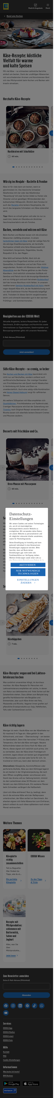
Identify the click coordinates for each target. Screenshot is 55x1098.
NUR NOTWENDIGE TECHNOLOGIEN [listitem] (28, 572)
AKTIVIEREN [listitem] (27, 564)
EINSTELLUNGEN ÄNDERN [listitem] (28, 581)
